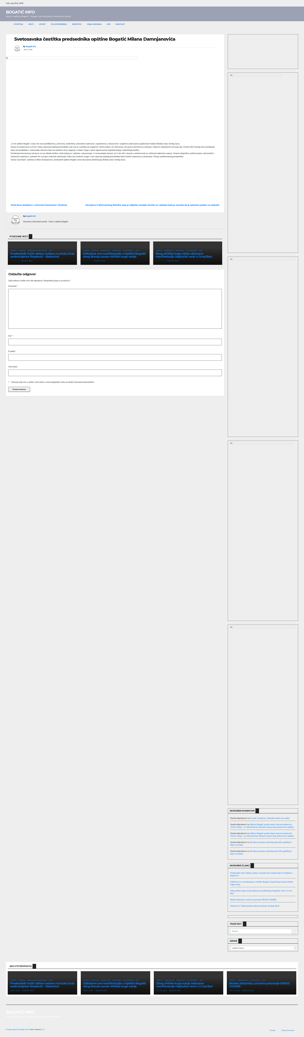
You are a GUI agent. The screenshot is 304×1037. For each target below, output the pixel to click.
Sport (42, 24)
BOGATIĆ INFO (20, 12)
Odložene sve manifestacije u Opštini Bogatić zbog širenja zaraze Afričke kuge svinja (114, 255)
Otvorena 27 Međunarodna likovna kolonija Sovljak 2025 (254, 906)
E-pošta (12, 351)
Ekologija (95, 250)
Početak (272, 1030)
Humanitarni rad (243, 980)
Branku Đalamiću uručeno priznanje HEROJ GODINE (253, 900)
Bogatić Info (31, 46)
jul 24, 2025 (162, 990)
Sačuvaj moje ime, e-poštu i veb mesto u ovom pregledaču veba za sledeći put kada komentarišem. (53, 382)
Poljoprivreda (59, 24)
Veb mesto (12, 367)
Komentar (13, 286)
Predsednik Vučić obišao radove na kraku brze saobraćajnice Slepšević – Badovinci (42, 255)
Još (108, 24)
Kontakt (120, 24)
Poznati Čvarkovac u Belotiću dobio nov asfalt (269, 818)
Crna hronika (94, 24)
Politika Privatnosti (287, 1030)
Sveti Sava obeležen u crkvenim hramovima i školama (39, 205)
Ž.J (43, 1029)
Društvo (77, 24)
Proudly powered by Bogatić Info (17, 1029)
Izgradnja (22, 250)
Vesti (31, 24)
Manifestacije (105, 250)
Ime (10, 336)
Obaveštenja (116, 250)
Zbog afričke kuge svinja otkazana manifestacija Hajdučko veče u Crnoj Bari (184, 255)
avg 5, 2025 (15, 990)
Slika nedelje (255, 980)
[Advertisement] (115, 180)
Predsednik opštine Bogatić (37, 250)
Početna (18, 24)
